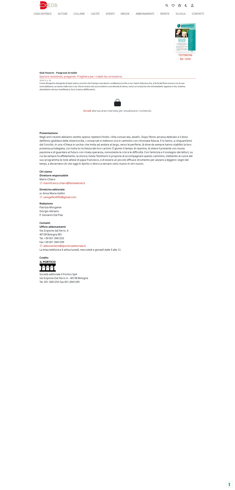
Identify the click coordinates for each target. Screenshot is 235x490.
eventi (110, 13)
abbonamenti (145, 13)
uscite (95, 13)
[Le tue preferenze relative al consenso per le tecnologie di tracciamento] (229, 484)
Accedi (87, 111)
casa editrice (43, 13)
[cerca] (167, 5)
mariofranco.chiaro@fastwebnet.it (64, 183)
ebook (125, 13)
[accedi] (192, 5)
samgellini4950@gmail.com (59, 197)
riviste (164, 13)
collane (79, 13)
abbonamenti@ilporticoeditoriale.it (64, 246)
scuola (181, 13)
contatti (198, 13)
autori (62, 13)
